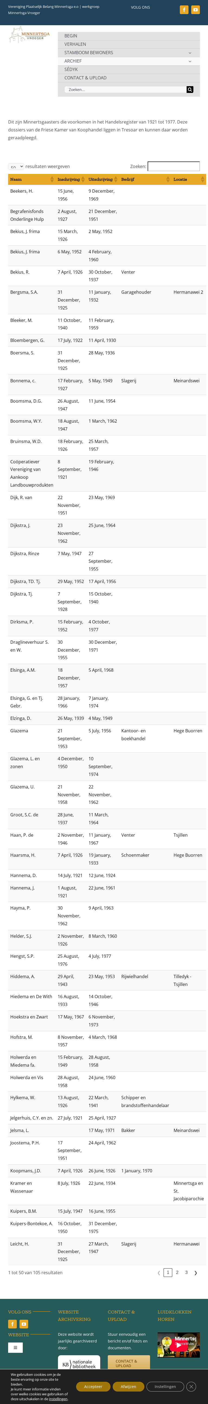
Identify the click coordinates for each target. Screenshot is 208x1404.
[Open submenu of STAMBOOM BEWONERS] (190, 53)
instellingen (58, 1398)
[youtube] (195, 9)
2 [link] (177, 1272)
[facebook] (184, 9)
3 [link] (186, 1272)
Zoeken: (138, 166)
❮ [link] (159, 1272)
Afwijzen (128, 1386)
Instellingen (165, 1386)
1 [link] (168, 1272)
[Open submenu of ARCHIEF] (190, 61)
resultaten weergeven (47, 166)
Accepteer (93, 1386)
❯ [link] (195, 1272)
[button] (51, 179)
